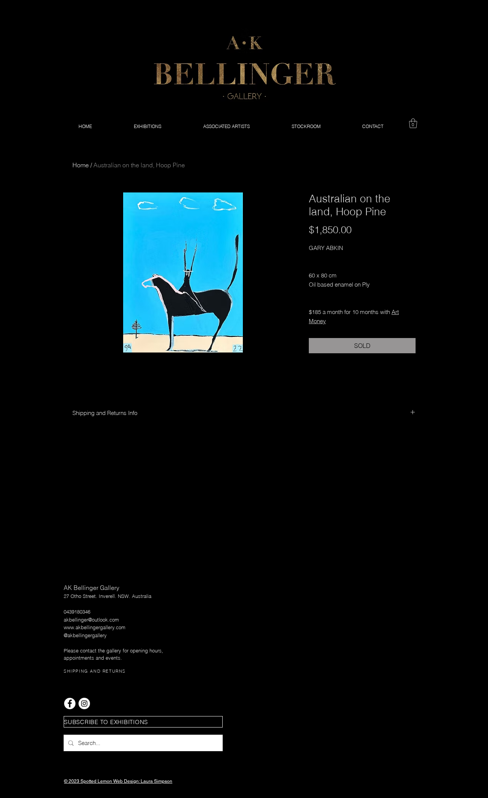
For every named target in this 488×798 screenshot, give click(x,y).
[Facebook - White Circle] (69, 703)
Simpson (163, 781)
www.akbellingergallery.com (94, 627)
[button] (413, 123)
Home (80, 165)
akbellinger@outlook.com (91, 620)
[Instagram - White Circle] (84, 703)
